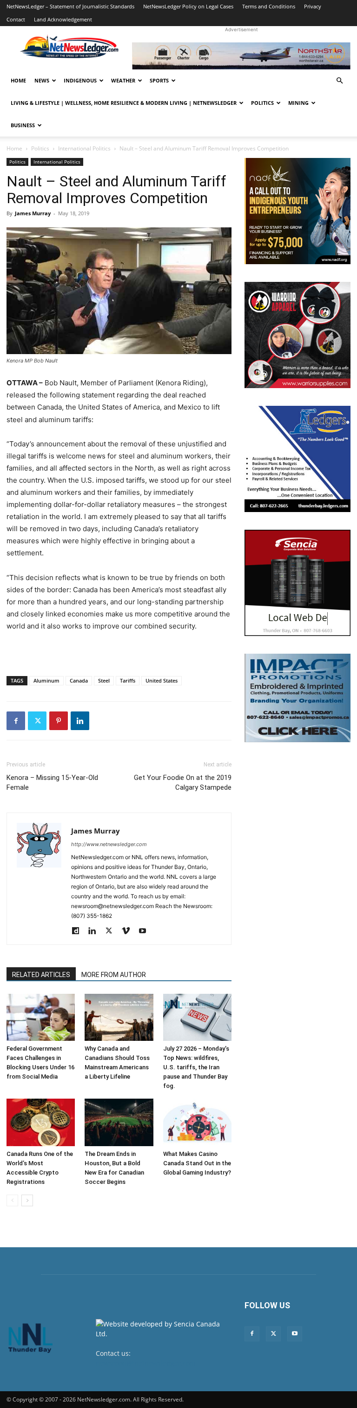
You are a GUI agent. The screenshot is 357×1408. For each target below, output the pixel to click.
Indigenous (80, 80)
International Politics (84, 148)
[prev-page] (12, 1200)
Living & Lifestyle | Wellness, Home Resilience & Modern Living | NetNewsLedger (124, 102)
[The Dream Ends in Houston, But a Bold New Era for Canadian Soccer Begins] (119, 1122)
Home (18, 80)
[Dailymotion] (78, 931)
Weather (123, 80)
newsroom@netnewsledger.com (146, 1363)
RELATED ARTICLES (41, 974)
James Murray (33, 213)
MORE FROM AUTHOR (113, 974)
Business (23, 125)
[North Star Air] (241, 55)
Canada (79, 680)
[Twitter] (37, 720)
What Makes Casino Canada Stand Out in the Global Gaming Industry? (197, 1163)
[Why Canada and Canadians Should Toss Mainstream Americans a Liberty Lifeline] (119, 1017)
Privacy (312, 6)
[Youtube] (145, 931)
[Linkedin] (80, 720)
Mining (298, 102)
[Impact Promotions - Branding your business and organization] (297, 698)
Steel (104, 680)
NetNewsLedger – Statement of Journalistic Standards (70, 6)
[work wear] (297, 335)
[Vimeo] (129, 931)
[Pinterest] (58, 720)
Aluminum (46, 680)
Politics (262, 102)
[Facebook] (16, 720)
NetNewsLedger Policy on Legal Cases (188, 6)
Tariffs (127, 680)
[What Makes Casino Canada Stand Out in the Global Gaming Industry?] (197, 1122)
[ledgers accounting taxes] (297, 459)
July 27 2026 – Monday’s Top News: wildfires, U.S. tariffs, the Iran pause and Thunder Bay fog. (196, 1067)
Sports (159, 80)
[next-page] (27, 1200)
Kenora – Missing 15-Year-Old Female (52, 782)
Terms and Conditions (268, 6)
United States (161, 680)
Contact (16, 19)
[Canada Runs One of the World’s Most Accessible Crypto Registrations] (41, 1122)
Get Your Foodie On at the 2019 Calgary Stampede (182, 782)
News (41, 80)
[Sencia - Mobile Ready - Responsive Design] (297, 583)
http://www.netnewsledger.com (109, 844)
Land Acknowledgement (63, 19)
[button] (339, 80)
